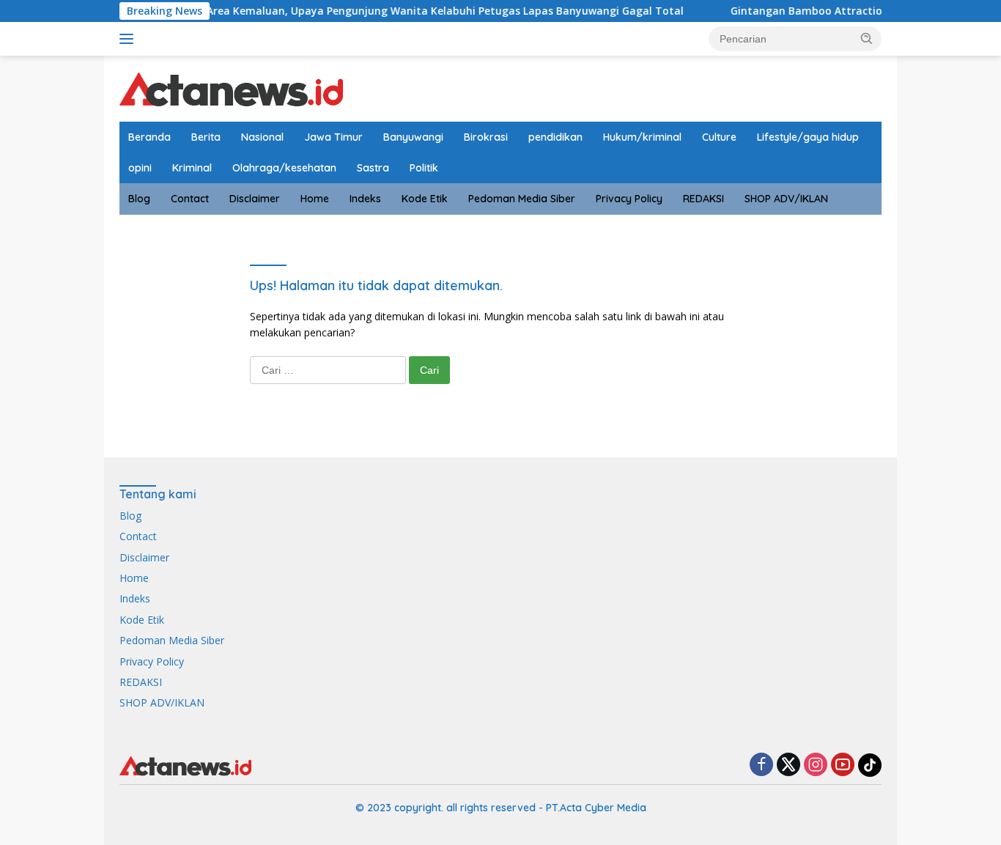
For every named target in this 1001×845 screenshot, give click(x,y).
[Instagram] (815, 765)
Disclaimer (254, 198)
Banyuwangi (413, 137)
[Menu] (129, 38)
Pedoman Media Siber (521, 198)
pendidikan (555, 137)
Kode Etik (425, 198)
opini (140, 167)
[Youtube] (842, 765)
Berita (206, 137)
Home (314, 198)
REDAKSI (703, 198)
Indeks (365, 198)
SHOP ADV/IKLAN (786, 198)
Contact (190, 198)
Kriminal (192, 167)
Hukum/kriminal (642, 137)
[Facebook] (761, 765)
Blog (139, 198)
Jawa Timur (333, 137)
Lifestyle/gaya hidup (808, 137)
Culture (719, 137)
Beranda (149, 137)
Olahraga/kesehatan (284, 167)
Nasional (262, 137)
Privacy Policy (629, 198)
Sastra (373, 167)
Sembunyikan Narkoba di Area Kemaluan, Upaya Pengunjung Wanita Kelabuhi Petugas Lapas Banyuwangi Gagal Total (360, 11)
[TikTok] (870, 765)
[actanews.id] (231, 88)
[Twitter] (788, 765)
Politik (424, 167)
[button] (867, 38)
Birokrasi (486, 137)
